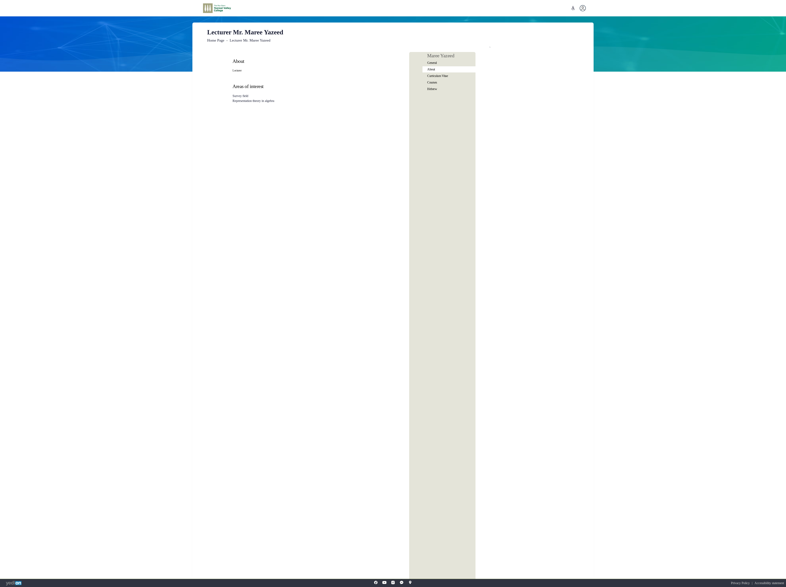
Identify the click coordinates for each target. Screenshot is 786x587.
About (431, 69)
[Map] (410, 582)
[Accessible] (573, 8)
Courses (432, 82)
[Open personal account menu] (582, 8)
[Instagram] (393, 582)
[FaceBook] (376, 582)
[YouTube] (384, 582)
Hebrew (432, 89)
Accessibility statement (769, 583)
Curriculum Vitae (437, 76)
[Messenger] (402, 582)
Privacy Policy (740, 583)
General (432, 62)
